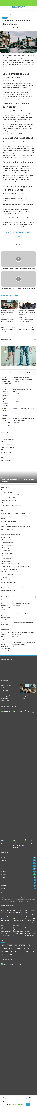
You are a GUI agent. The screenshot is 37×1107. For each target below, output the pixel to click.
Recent (9, 372)
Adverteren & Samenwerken (10, 579)
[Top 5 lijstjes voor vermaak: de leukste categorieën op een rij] (18, 931)
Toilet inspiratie (6, 452)
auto (3, 945)
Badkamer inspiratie (7, 449)
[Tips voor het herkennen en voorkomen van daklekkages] (27, 304)
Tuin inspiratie (6, 455)
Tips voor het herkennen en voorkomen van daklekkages (27, 311)
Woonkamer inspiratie (8, 439)
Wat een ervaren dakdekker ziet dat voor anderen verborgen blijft (9, 329)
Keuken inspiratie (7, 441)
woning (18, 236)
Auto (3, 877)
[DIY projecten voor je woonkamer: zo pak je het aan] (18, 913)
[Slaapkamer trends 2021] (6, 842)
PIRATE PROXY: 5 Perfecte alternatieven (13, 564)
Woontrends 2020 (7, 492)
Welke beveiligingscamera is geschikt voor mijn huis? (16, 513)
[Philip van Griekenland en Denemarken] (6, 713)
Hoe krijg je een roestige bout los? (11, 510)
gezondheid (22, 945)
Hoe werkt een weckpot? (9, 500)
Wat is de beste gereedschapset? (11, 516)
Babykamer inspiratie (8, 447)
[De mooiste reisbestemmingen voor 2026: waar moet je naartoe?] (6, 931)
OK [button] (28, 1104)
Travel (4, 874)
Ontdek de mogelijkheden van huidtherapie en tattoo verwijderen (22, 378)
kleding (18, 948)
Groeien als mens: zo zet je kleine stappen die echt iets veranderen (26, 329)
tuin (22, 951)
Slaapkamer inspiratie (8, 444)
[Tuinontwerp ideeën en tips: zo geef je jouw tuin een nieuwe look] (18, 921)
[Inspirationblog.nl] (18, 6)
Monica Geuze (18, 232)
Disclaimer (5, 585)
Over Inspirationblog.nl (8, 590)
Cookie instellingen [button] (18, 1104)
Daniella (19, 245)
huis (8, 232)
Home (4, 14)
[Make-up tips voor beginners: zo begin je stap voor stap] (30, 913)
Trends (4, 863)
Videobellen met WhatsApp (10, 569)
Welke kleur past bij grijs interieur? (11, 502)
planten (4, 888)
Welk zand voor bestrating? (9, 532)
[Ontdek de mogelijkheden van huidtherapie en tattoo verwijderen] (6, 382)
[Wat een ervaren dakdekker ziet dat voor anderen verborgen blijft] (9, 321)
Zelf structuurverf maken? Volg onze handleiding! (18, 344)
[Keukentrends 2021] (30, 713)
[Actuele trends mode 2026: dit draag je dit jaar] (30, 920)
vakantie (27, 951)
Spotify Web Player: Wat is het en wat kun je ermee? (16, 571)
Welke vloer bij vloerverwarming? (11, 534)
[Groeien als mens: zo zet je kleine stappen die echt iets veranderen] (27, 321)
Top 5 (3, 882)
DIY (3, 880)
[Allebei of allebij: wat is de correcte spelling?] (30, 842)
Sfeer (28, 232)
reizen (29, 948)
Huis (3, 857)
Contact (4, 577)
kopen (23, 948)
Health (4, 866)
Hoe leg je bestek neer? (8, 524)
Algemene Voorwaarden (9, 582)
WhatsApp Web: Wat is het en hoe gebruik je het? (16, 566)
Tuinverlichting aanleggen (9, 521)
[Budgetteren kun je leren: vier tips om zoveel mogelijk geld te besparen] (18, 843)
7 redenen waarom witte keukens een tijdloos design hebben (23, 399)
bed (16, 945)
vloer (33, 951)
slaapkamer (5, 951)
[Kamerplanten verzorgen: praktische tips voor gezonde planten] (30, 931)
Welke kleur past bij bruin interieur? (12, 508)
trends (16, 951)
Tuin (3, 868)
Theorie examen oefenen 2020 (10, 494)
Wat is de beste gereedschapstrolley (12, 518)
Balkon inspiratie (6, 460)
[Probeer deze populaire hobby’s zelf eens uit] (9, 304)
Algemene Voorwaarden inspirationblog (13, 587)
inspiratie (4, 948)
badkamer (9, 945)
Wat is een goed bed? (8, 537)
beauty (4, 885)
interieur (11, 948)
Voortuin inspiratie (7, 457)
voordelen (4, 954)
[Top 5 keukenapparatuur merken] (18, 774)
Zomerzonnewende (7, 574)
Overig (9, 14)
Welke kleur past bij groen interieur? (12, 505)
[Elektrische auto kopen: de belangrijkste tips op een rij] (6, 921)
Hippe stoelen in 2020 (8, 529)
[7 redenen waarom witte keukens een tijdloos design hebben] (6, 401)
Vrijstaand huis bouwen (8, 497)
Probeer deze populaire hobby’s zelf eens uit (7, 311)
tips (12, 951)
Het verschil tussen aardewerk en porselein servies (16, 526)
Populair (27, 372)
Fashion (4, 871)
